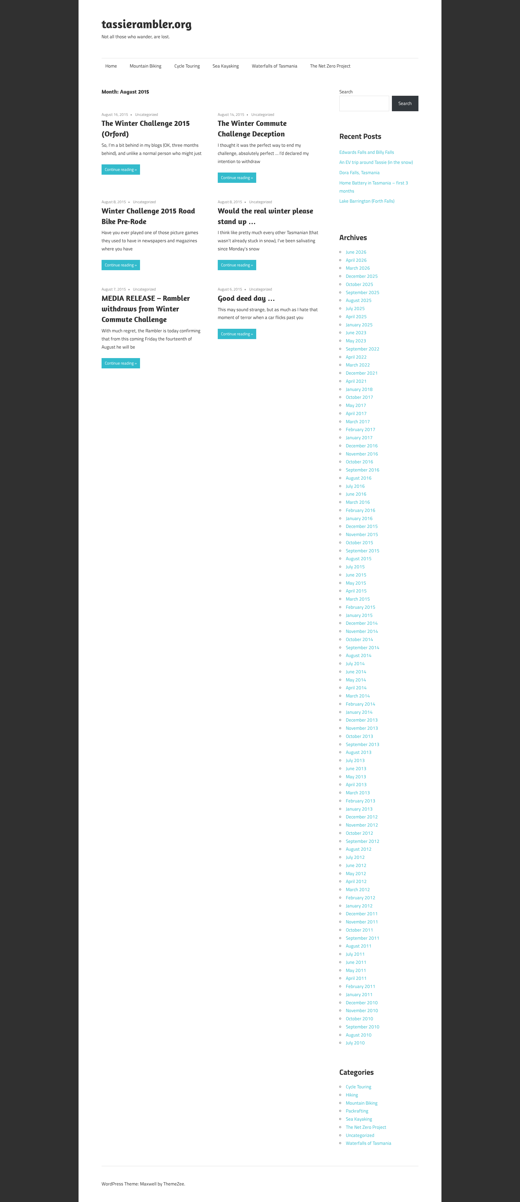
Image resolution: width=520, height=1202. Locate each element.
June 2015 (356, 574)
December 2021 (362, 373)
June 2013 (356, 768)
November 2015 (362, 534)
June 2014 (356, 671)
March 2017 (358, 421)
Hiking (352, 1094)
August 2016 (359, 478)
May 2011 (356, 970)
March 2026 (358, 268)
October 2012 (359, 833)
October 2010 (359, 1018)
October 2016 (359, 461)
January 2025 (359, 324)
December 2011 (362, 913)
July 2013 (355, 760)
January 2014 (359, 712)
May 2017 (356, 405)
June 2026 (356, 252)
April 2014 (356, 687)
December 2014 (362, 623)
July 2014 (355, 663)
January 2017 (359, 437)
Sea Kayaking (226, 65)
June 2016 (356, 494)
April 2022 (356, 357)
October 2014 (359, 639)
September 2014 (362, 647)
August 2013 (359, 752)
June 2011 (356, 962)
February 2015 (360, 607)
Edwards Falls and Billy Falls (366, 152)
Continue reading (119, 169)
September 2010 (362, 1026)
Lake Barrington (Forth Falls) (366, 201)
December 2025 (362, 276)
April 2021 (356, 381)
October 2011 (359, 929)
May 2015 (356, 582)
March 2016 (358, 502)
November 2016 (362, 453)
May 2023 (356, 340)
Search (346, 91)
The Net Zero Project (330, 65)
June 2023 (356, 332)
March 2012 (358, 889)
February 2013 (360, 800)
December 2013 (362, 719)
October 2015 (359, 542)
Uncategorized (146, 114)
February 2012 (360, 897)
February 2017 (360, 429)
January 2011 (359, 994)
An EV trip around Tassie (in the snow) (376, 162)
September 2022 (362, 348)
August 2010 (359, 1034)
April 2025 (356, 316)
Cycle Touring (187, 65)
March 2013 (358, 792)
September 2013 (362, 744)
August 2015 (359, 558)
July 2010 (355, 1042)
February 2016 (360, 510)
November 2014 (362, 631)
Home (111, 65)
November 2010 (362, 1010)
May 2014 (356, 679)
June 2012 (356, 865)
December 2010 (362, 1002)
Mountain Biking (145, 65)
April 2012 (356, 881)
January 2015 (359, 615)
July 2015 (355, 566)
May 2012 (356, 873)
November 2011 (362, 921)
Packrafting (357, 1110)
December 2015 (362, 526)
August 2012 (359, 849)
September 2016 (362, 469)
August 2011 (359, 945)
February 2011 (360, 986)
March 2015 (358, 598)
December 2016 (362, 445)
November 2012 (362, 824)
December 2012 (362, 816)
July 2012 (355, 857)
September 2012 (362, 841)
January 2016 (359, 518)
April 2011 (356, 978)
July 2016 (355, 486)
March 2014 (358, 695)
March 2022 (358, 364)
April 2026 (356, 260)
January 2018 (359, 389)
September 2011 (362, 938)
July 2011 (355, 954)
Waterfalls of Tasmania (274, 65)
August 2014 (359, 655)
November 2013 (362, 728)
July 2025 (355, 308)
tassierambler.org (147, 24)
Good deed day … (246, 298)
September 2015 (362, 550)
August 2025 (359, 300)
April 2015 (356, 590)
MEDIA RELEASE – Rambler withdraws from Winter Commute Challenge (146, 308)
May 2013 (356, 776)
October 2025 (359, 284)
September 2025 (362, 292)
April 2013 (356, 784)
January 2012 (359, 905)
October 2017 (359, 397)
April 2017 (356, 413)
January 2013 (359, 808)
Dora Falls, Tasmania (359, 172)
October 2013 (359, 736)
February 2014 (360, 703)
